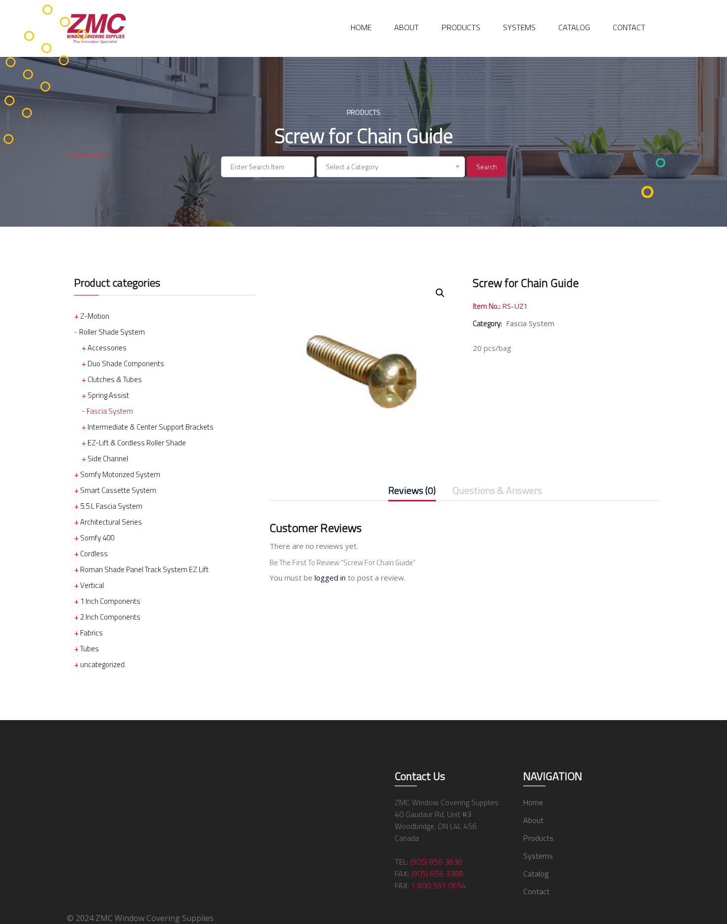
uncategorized (102, 664)
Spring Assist (108, 395)
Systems (519, 27)
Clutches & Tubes (115, 379)
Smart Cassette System (118, 490)
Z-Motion (94, 316)
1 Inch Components (110, 601)
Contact (629, 27)
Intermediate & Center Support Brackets (151, 427)
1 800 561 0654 (438, 885)
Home (361, 27)
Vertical (92, 585)
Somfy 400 (97, 537)
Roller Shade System (112, 332)
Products (461, 27)
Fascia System (110, 411)
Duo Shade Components (126, 363)
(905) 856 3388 (437, 873)
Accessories (107, 347)
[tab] (412, 492)
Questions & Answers (497, 491)
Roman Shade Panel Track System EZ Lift (144, 569)
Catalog (574, 27)
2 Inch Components (110, 617)
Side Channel (108, 458)
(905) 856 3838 (436, 862)
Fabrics (91, 632)
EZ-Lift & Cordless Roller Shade (137, 442)
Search (486, 166)
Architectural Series (111, 522)
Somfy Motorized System (120, 474)
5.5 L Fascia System (111, 506)
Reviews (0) (412, 491)
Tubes (89, 648)
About (406, 27)
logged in (330, 578)
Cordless (94, 553)
